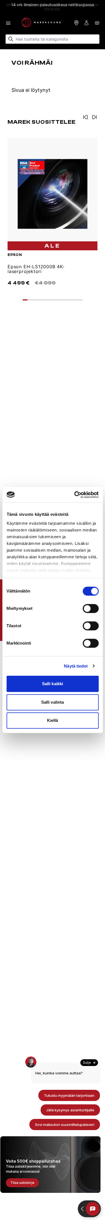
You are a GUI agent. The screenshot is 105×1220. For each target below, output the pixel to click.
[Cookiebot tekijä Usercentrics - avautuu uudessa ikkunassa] (75, 494)
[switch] (91, 608)
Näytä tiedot (76, 666)
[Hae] (11, 39)
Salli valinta (52, 702)
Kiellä (52, 720)
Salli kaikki (52, 683)
